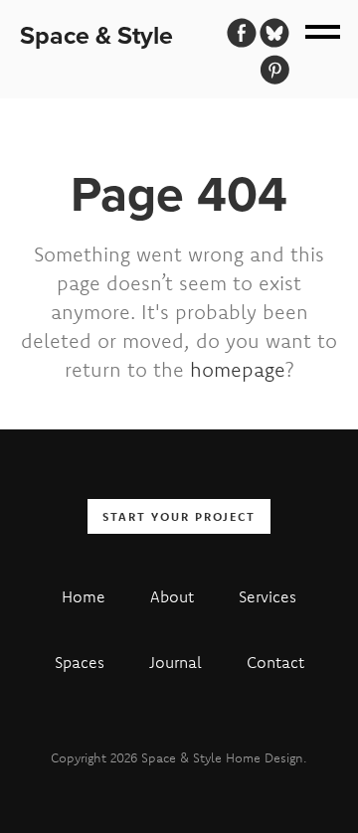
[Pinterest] (274, 69)
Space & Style (96, 35)
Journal (175, 662)
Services (267, 596)
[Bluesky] (274, 33)
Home (83, 596)
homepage (237, 369)
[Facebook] (242, 33)
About (172, 596)
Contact (275, 662)
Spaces (79, 662)
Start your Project (179, 516)
